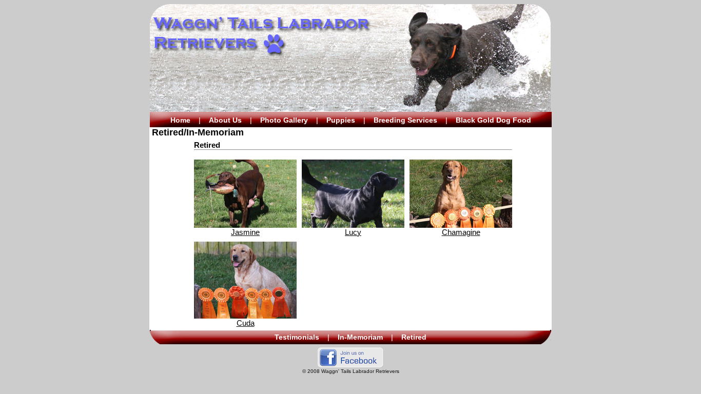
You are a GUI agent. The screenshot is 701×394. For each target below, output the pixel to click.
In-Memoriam (360, 337)
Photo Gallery (284, 120)
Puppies (340, 120)
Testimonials (297, 337)
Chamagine (461, 232)
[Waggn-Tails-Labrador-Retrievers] (350, 365)
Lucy (353, 232)
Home (180, 120)
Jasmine (245, 232)
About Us (225, 120)
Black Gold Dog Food (493, 120)
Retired (413, 337)
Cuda (246, 323)
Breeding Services (405, 120)
